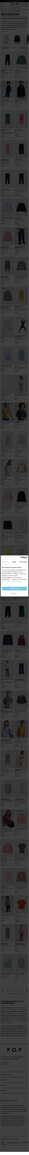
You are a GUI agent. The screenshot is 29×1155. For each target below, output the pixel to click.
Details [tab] (14, 562)
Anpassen (13, 593)
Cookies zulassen (14, 588)
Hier (11, 579)
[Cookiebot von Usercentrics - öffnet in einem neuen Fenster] (20, 558)
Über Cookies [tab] (23, 562)
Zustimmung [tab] (5, 562)
